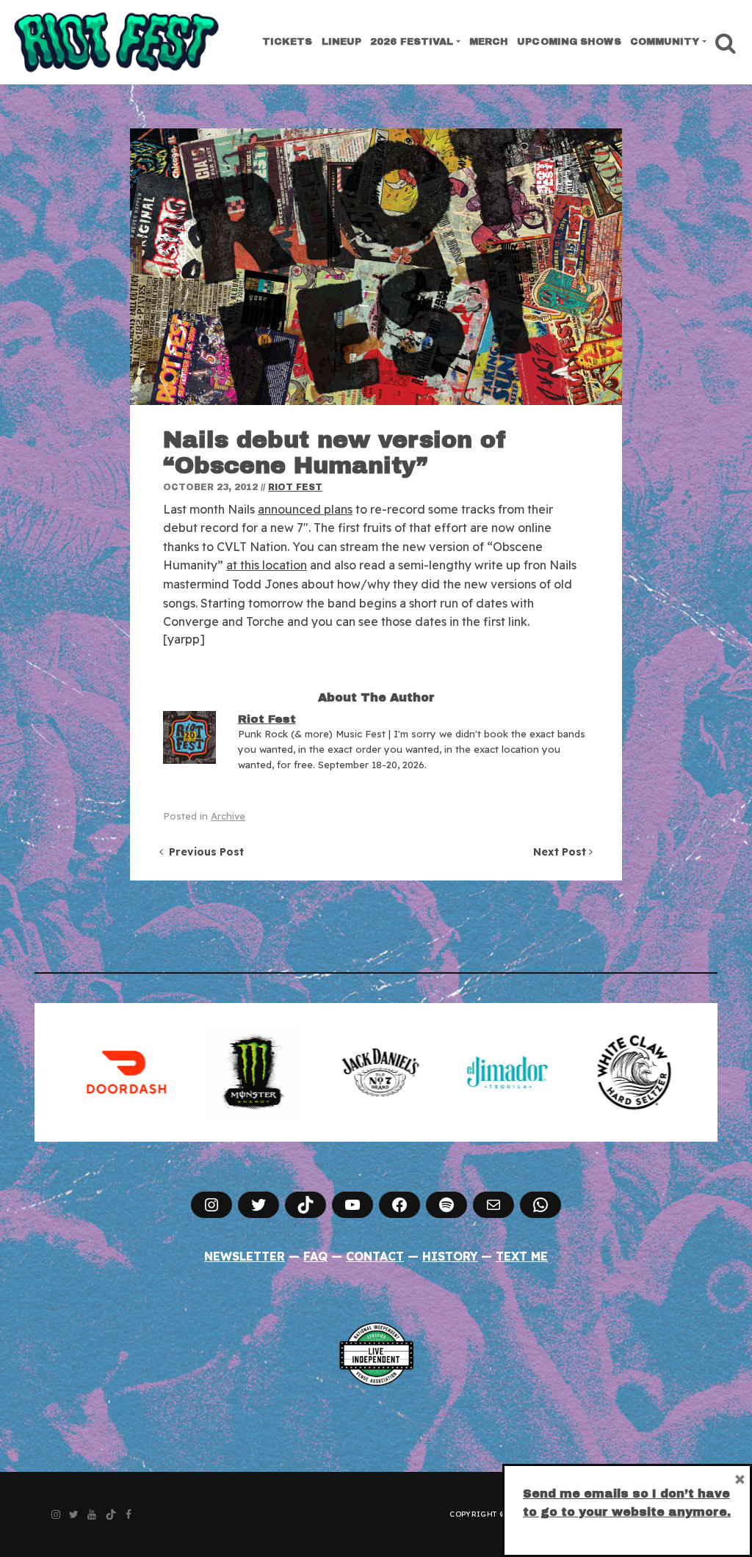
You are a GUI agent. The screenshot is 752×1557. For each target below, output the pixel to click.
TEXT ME (522, 1256)
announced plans (305, 509)
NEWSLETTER (244, 1256)
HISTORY (450, 1256)
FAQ (315, 1256)
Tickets (287, 42)
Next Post (561, 851)
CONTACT (375, 1256)
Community (665, 42)
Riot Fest (295, 487)
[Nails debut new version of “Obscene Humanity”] (376, 266)
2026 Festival (411, 42)
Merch (489, 42)
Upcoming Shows (569, 42)
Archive (228, 816)
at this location (266, 565)
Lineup (342, 42)
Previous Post (203, 851)
